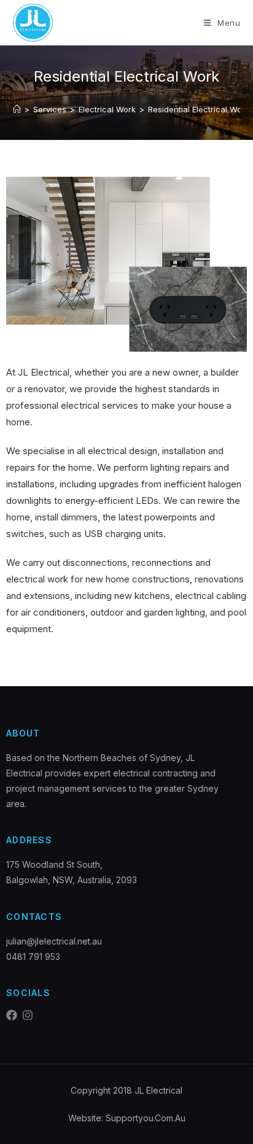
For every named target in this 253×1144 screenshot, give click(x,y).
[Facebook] (11, 1015)
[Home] (17, 109)
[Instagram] (27, 1015)
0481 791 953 (33, 956)
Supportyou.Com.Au (145, 1118)
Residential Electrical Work (198, 109)
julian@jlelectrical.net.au (54, 941)
